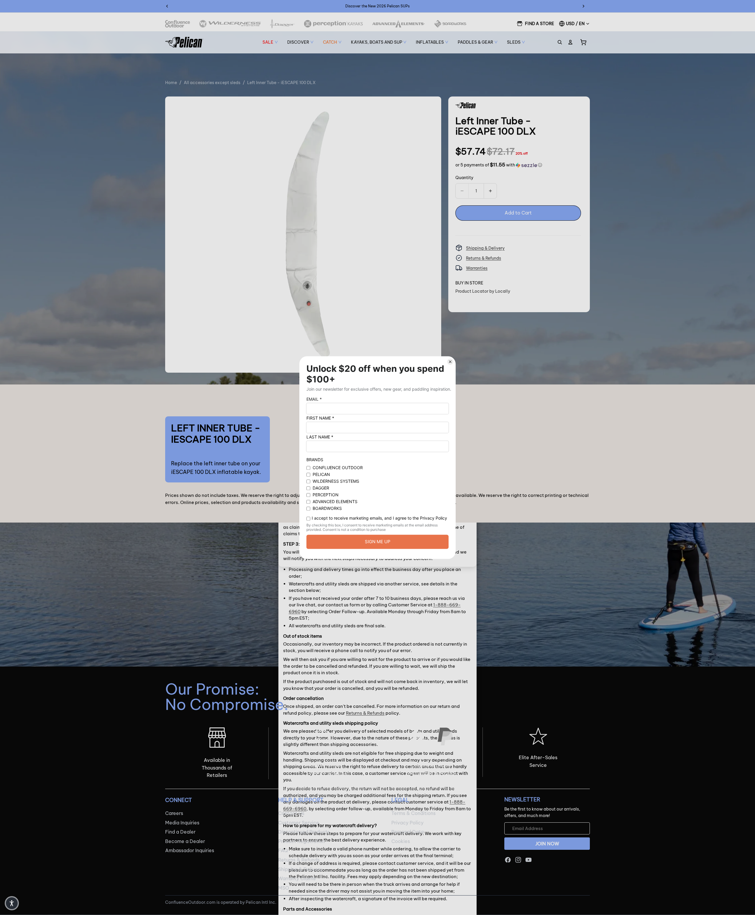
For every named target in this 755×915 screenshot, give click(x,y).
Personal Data (407, 832)
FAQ (283, 851)
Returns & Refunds (483, 258)
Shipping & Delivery (485, 248)
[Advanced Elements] (398, 23)
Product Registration (301, 841)
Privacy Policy (407, 823)
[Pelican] (184, 42)
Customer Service (298, 823)
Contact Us (291, 813)
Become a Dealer (185, 841)
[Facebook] (507, 859)
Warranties (477, 268)
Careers (174, 813)
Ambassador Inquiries (189, 851)
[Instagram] (518, 859)
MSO (283, 888)
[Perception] (333, 23)
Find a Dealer (180, 832)
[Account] (570, 42)
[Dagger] (282, 24)
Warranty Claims (297, 878)
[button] (498, 165)
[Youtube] (528, 859)
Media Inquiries (182, 823)
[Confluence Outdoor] (177, 23)
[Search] (559, 42)
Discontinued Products (304, 832)
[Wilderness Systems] (230, 23)
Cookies (400, 841)
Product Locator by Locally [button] (482, 291)
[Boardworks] (450, 23)
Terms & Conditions (413, 813)
